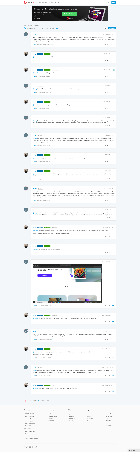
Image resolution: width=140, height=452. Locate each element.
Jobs (107, 418)
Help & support (72, 414)
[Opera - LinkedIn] (33, 447)
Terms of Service (91, 423)
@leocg (35, 89)
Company (109, 410)
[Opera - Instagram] (36, 447)
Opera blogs (71, 416)
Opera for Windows (30, 28)
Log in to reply (112, 28)
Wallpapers (51, 418)
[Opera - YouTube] (30, 447)
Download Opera (71, 13)
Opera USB (28, 425)
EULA (88, 420)
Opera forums (71, 418)
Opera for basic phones (31, 438)
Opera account (52, 416)
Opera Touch (28, 436)
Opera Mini (28, 433)
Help (69, 410)
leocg (34, 54)
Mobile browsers (28, 428)
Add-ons (50, 414)
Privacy (89, 416)
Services (51, 410)
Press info (109, 416)
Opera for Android (30, 431)
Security (89, 414)
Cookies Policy (90, 418)
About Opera (109, 414)
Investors (108, 420)
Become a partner (111, 423)
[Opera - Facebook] (24, 447)
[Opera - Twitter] (26, 447)
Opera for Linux (29, 421)
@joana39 (35, 57)
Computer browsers (29, 413)
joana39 (35, 34)
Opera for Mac (29, 418)
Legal (89, 410)
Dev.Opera (70, 420)
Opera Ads (51, 420)
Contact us (109, 425)
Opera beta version (30, 423)
